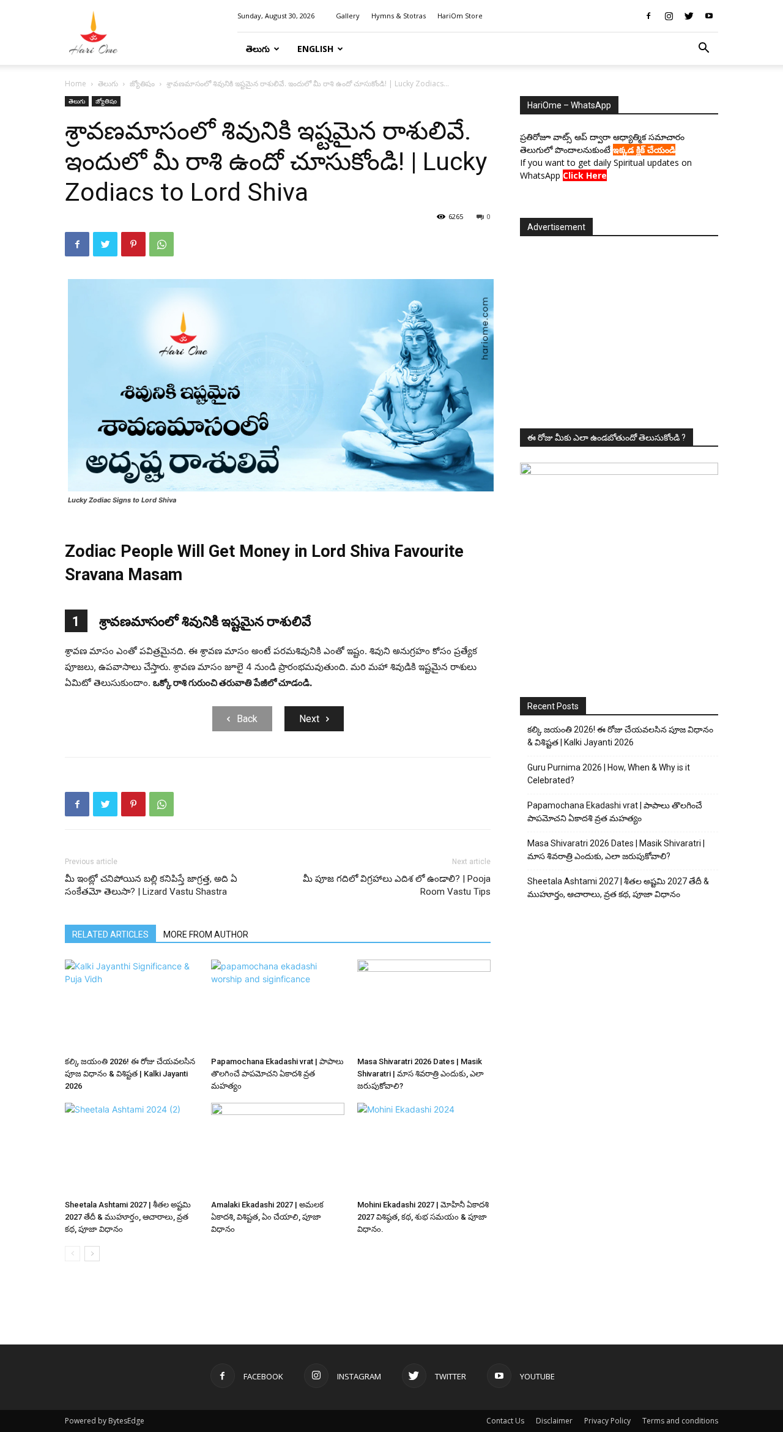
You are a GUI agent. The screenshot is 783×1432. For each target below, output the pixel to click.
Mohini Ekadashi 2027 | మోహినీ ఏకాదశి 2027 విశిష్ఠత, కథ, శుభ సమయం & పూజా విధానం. (423, 1217)
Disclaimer (554, 1420)
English (315, 48)
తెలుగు (258, 48)
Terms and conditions (680, 1420)
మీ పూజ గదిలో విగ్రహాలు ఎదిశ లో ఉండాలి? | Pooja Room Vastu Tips (397, 885)
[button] (703, 49)
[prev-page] (72, 1253)
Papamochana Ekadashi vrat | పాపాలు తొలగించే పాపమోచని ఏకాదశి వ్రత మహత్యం (277, 1074)
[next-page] (92, 1253)
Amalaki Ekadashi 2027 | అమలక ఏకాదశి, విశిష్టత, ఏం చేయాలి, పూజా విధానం (267, 1217)
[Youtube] (709, 15)
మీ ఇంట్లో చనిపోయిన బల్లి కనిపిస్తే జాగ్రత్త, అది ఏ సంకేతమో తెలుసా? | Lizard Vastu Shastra (151, 885)
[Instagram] (668, 15)
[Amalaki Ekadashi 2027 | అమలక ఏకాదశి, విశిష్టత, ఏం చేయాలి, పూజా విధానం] (277, 1149)
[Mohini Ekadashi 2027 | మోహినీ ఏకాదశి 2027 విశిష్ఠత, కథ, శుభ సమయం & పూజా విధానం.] (424, 1149)
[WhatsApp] (161, 244)
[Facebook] (648, 15)
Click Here (585, 175)
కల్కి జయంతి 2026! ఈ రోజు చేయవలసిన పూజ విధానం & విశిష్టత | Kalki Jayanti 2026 (130, 1074)
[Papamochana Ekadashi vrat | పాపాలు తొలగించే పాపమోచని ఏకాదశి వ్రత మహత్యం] (277, 1005)
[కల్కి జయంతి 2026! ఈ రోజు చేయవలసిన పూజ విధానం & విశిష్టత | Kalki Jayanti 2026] (131, 1005)
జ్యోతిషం (142, 83)
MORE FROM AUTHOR (205, 934)
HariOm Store (460, 15)
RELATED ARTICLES (110, 934)
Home (75, 83)
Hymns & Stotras (398, 15)
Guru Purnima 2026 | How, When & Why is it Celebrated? (608, 774)
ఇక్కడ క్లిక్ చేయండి (644, 149)
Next (309, 719)
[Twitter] (689, 15)
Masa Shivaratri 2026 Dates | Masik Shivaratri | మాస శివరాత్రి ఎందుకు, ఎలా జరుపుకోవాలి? (420, 1074)
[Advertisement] (619, 328)
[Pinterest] (133, 244)
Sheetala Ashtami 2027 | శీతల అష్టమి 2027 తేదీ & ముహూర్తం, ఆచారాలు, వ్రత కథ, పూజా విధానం (128, 1217)
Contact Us (505, 1420)
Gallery (348, 15)
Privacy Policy (607, 1420)
